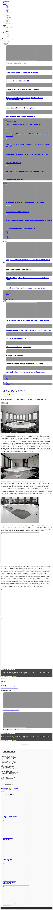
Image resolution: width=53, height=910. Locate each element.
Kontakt (5, 396)
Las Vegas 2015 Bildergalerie (16, 338)
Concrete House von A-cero (16, 63)
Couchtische (9, 5)
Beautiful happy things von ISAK (8, 686)
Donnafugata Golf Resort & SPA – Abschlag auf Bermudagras (28, 330)
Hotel (7, 20)
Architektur (6, 1)
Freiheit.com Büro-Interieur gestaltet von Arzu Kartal (25, 288)
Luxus (4, 26)
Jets (7, 30)
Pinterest (15, 788)
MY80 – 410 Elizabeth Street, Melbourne (20, 116)
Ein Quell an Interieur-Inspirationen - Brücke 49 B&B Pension (28, 260)
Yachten (8, 31)
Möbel (4, 4)
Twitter (2, 791)
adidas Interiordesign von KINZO (11, 710)
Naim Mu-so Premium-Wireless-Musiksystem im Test (25, 171)
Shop (4, 32)
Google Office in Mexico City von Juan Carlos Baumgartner (17, 729)
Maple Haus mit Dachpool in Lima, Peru (20, 108)
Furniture (8, 36)
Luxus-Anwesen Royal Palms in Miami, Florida (22, 89)
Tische (7, 9)
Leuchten (8, 12)
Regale (7, 10)
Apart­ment (8, 15)
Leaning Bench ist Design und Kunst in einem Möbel (25, 202)
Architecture (9, 35)
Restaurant (8, 17)
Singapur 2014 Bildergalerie (16, 355)
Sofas (7, 11)
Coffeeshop (8, 18)
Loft (7, 16)
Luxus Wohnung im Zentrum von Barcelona (22, 72)
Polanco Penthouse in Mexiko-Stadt (19, 269)
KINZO (45, 438)
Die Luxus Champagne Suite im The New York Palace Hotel (27, 320)
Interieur (5, 14)
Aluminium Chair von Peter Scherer (9, 688)
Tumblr (8, 789)
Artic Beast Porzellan (13, 163)
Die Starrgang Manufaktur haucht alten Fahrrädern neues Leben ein (20, 394)
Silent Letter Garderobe (14, 179)
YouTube (3, 789)
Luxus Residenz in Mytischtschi (17, 81)
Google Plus (9, 788)
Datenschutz (4, 908)
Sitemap (10, 908)
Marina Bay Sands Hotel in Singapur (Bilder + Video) (24, 364)
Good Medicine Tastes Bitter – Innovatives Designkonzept (27, 154)
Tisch (4, 678)
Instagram (13, 789)
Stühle (7, 7)
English (5, 33)
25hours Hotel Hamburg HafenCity (18, 347)
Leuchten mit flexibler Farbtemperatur (20, 228)
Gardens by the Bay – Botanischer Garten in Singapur (25, 372)
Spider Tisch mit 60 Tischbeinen (17, 212)
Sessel (7, 6)
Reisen (4, 25)
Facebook (3, 788)
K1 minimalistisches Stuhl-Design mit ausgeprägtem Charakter (29, 220)
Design (5, 2)
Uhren (7, 28)
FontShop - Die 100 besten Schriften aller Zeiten (23, 124)
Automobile (9, 27)
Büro (7, 22)
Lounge (8, 21)
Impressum (18, 907)
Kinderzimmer (9, 23)
